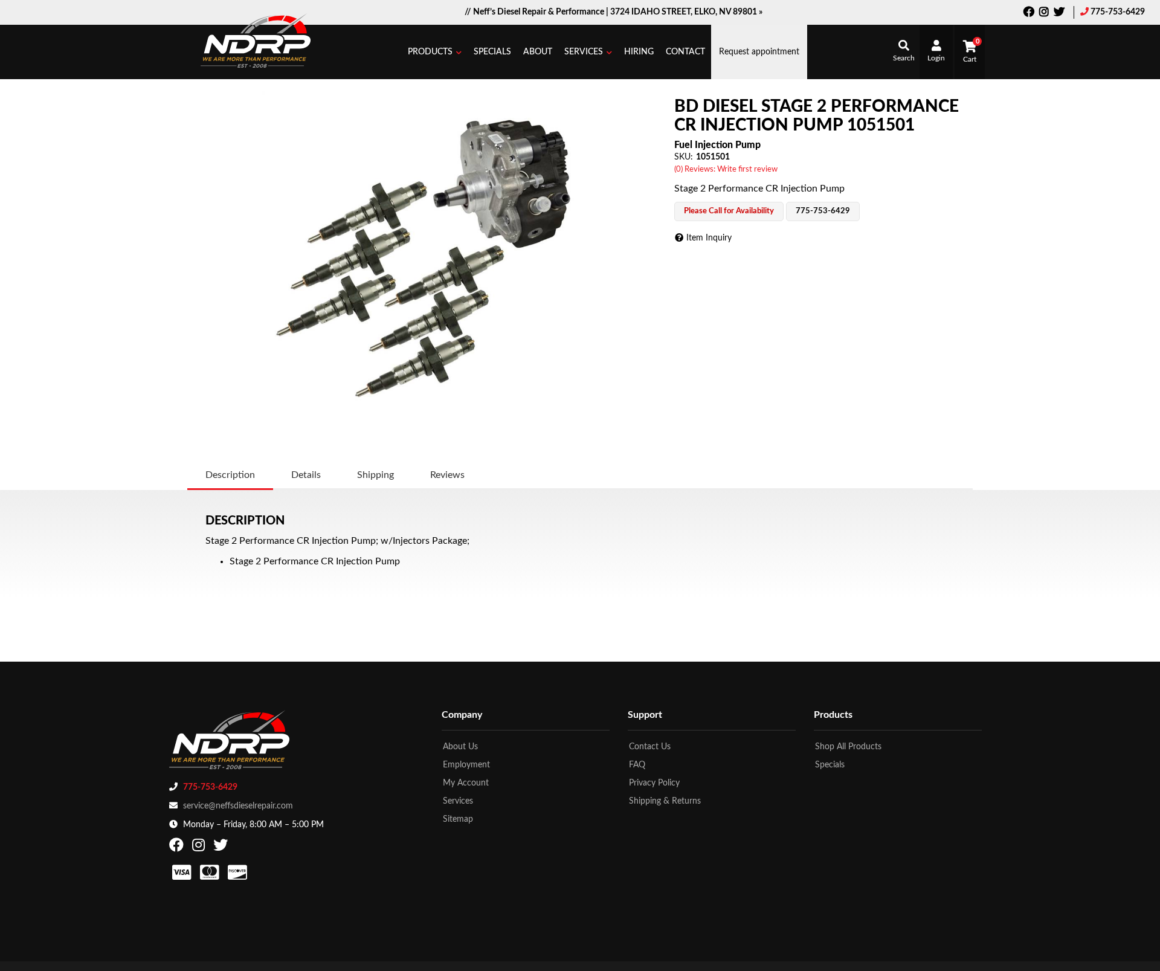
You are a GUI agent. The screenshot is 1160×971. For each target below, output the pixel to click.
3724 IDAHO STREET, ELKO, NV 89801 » (686, 12)
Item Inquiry (709, 238)
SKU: (683, 157)
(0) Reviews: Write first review (726, 169)
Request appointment (759, 52)
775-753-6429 (1118, 12)
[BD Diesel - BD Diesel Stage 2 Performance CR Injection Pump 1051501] (427, 257)
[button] (435, 52)
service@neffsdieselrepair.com (238, 806)
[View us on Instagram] (1044, 13)
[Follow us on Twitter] (1059, 13)
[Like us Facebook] (1028, 13)
